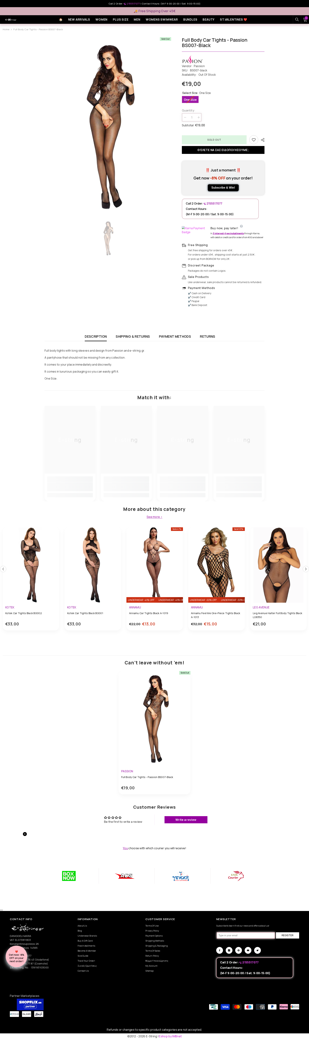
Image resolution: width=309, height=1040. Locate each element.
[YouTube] (248, 950)
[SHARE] (261, 140)
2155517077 (133, 3)
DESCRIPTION (96, 336)
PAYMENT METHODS (175, 336)
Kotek (9, 607)
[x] (35, 874)
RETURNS (207, 336)
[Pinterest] (238, 950)
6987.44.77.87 (25, 963)
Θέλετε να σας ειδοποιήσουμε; (223, 150)
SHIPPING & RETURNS (133, 336)
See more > (154, 516)
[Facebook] (219, 950)
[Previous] (3, 569)
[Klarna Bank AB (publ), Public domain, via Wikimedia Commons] (195, 230)
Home (6, 29)
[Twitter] (257, 950)
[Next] (306, 569)
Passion (199, 66)
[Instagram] (229, 950)
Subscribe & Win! (223, 187)
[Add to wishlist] (253, 139)
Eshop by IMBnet (170, 1036)
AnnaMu (135, 607)
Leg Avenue (261, 607)
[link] (70, 486)
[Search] (297, 19)
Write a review (185, 820)
